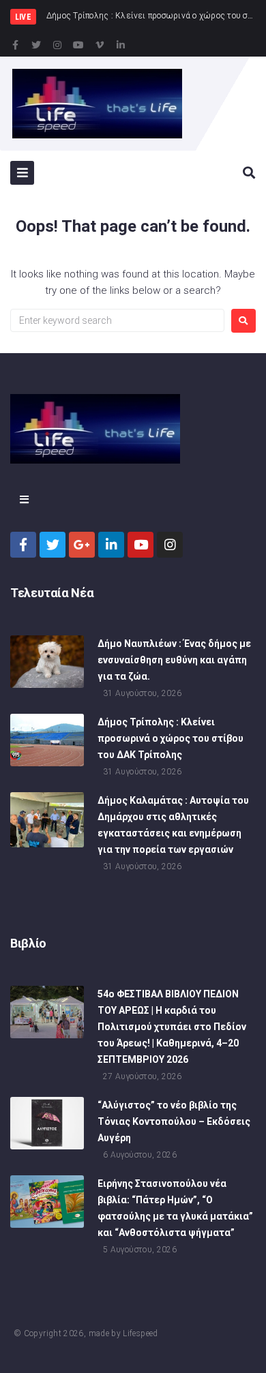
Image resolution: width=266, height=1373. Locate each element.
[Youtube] (78, 45)
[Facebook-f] (15, 45)
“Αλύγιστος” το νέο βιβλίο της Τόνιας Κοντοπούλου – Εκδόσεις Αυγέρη (174, 1121)
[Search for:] (117, 320)
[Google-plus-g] (82, 545)
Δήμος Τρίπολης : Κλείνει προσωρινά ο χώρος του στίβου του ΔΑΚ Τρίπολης (170, 738)
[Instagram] (57, 45)
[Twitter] (36, 45)
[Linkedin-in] (120, 45)
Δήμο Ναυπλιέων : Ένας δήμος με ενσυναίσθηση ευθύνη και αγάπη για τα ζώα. (174, 660)
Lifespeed (140, 1333)
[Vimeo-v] (99, 45)
